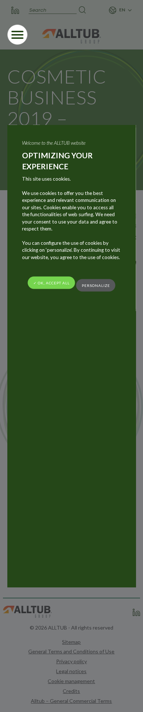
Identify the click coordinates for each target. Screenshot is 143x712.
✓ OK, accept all (51, 282)
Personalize (96, 285)
